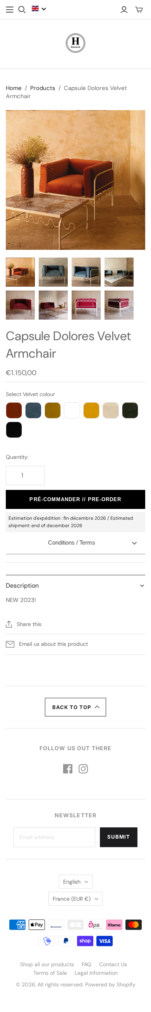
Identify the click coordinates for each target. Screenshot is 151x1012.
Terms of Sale (50, 972)
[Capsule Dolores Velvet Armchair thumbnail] (20, 272)
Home (14, 88)
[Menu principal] (10, 10)
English (72, 881)
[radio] (14, 410)
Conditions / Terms (71, 542)
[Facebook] (67, 768)
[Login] (124, 9)
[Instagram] (83, 768)
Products (42, 88)
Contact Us (113, 964)
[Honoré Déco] (75, 42)
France (72, 898)
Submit (118, 837)
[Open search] (22, 10)
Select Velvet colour (30, 394)
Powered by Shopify (110, 984)
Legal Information (96, 972)
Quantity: (17, 456)
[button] (39, 8)
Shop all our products (47, 964)
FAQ (86, 964)
